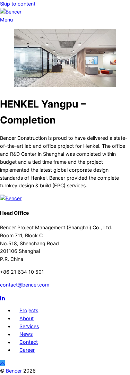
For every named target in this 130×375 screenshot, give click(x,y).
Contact (28, 342)
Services (29, 326)
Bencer (14, 371)
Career (27, 350)
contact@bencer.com (24, 285)
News (26, 334)
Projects (28, 310)
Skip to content (17, 4)
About (26, 318)
